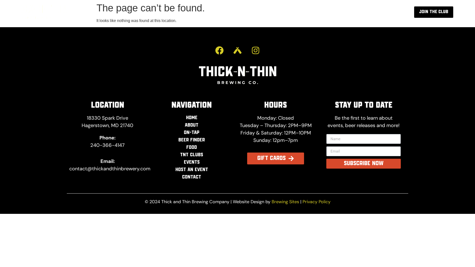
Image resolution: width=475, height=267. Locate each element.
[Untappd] (237, 50)
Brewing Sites (285, 202)
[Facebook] (219, 50)
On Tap (287, 12)
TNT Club (315, 12)
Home (238, 12)
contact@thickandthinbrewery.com (109, 168)
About (262, 12)
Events (343, 12)
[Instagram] (255, 50)
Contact (378, 12)
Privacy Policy (317, 202)
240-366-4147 (107, 145)
